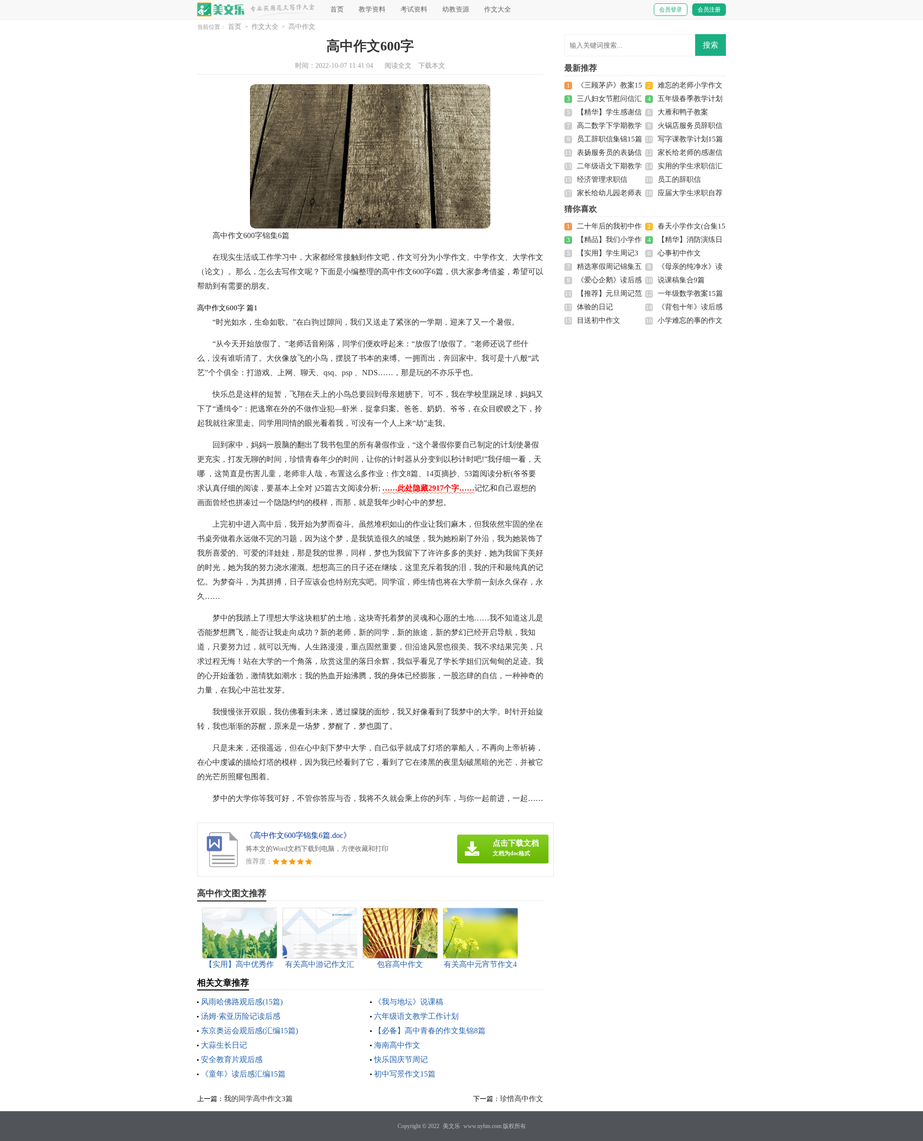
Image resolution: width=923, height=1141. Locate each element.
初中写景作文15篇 (405, 1074)
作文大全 (497, 9)
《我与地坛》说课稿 (408, 1002)
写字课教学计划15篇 (690, 139)
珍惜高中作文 (521, 1099)
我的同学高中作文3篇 (258, 1099)
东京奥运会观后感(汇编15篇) (249, 1031)
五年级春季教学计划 (690, 98)
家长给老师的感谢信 (690, 152)
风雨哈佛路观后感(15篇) (242, 1002)
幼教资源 (455, 9)
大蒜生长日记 (224, 1045)
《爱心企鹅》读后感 (609, 280)
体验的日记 (595, 307)
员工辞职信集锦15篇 (609, 139)
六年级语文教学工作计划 (416, 1016)
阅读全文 (398, 65)
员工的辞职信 (679, 179)
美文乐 (451, 1126)
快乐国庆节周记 (401, 1059)
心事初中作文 (679, 253)
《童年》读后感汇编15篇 (243, 1074)
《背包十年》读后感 (690, 307)
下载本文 (431, 65)
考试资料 (413, 9)
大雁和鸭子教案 (683, 112)
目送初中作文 (598, 320)
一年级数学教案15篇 (690, 293)
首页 (337, 9)
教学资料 (372, 9)
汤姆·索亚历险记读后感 (240, 1016)
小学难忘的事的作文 (690, 320)
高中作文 (301, 26)
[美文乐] (221, 9)
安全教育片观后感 (231, 1059)
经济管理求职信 (602, 179)
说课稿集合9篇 (681, 280)
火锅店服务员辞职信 (690, 125)
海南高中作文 (397, 1045)
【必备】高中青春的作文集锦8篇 (430, 1031)
